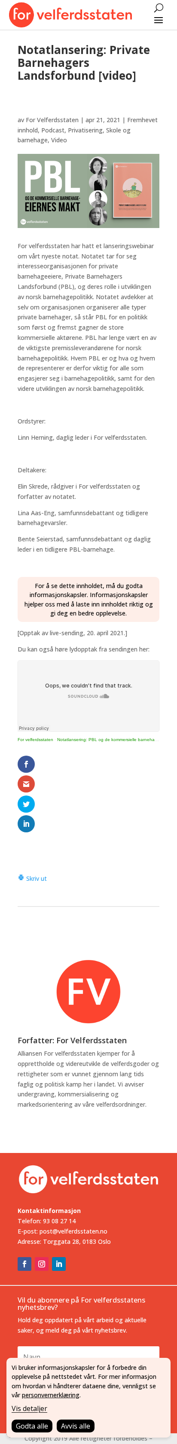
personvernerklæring (50, 1395)
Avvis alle (75, 1426)
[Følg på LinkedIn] (59, 1264)
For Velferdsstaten (52, 120)
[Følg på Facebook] (24, 1264)
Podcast (52, 130)
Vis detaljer (29, 1408)
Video (59, 140)
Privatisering (85, 130)
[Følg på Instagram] (42, 1264)
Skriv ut (35, 878)
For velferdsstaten (35, 739)
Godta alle (32, 1426)
